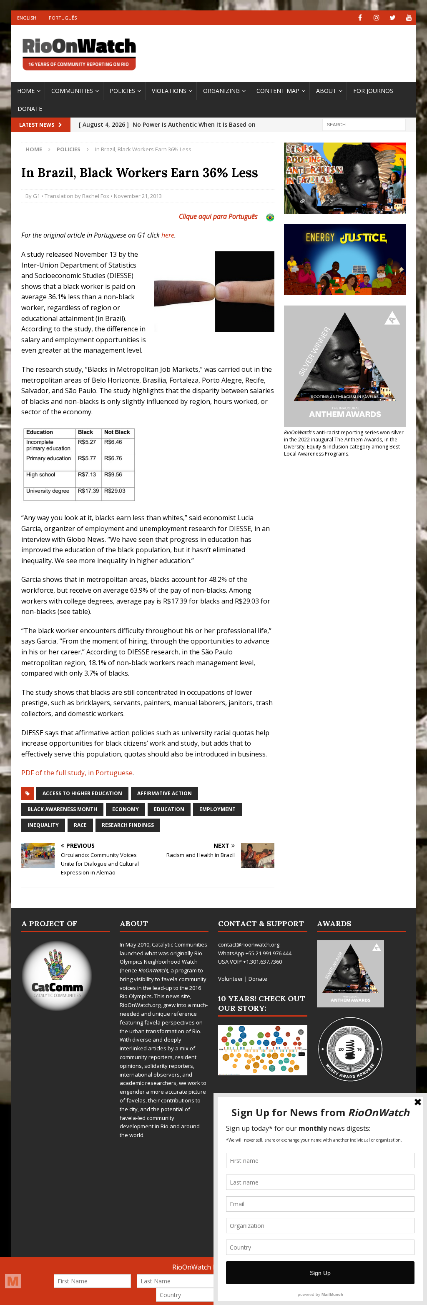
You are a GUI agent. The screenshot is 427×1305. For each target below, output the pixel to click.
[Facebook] (360, 17)
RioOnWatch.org (140, 1005)
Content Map (277, 91)
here (167, 235)
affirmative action (164, 793)
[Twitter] (392, 17)
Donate (30, 109)
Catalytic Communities (179, 944)
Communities (72, 91)
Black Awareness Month (62, 809)
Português (63, 18)
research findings (128, 825)
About (326, 91)
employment (217, 809)
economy (125, 809)
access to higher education (82, 793)
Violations (169, 91)
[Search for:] (364, 124)
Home (26, 91)
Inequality (43, 825)
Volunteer (230, 978)
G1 (36, 196)
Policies (122, 91)
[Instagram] (376, 17)
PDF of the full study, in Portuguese (77, 772)
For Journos (373, 91)
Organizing (221, 91)
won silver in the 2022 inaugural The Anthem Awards (344, 436)
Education (169, 809)
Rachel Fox (95, 196)
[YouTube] (409, 17)
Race (80, 825)
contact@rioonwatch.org (248, 944)
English (26, 18)
